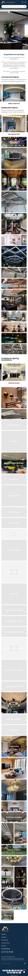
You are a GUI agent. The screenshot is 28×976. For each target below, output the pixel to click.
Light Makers (15, 975)
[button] (25, 2)
